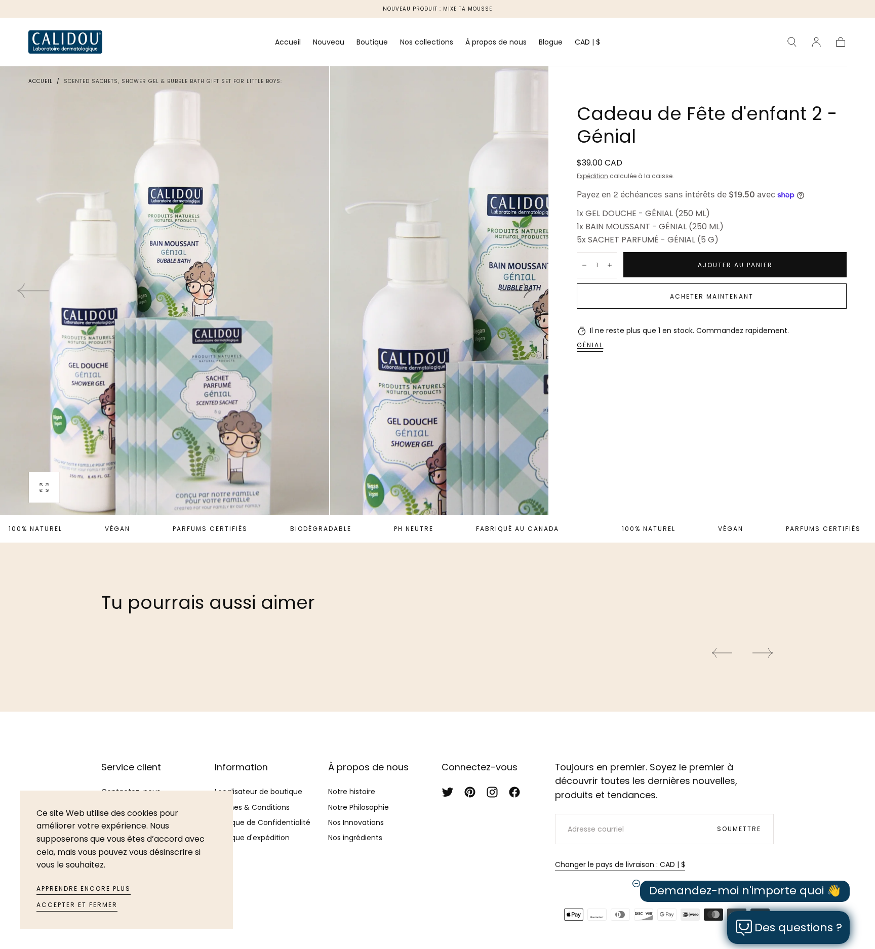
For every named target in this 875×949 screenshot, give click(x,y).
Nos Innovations (356, 822)
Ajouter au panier (735, 265)
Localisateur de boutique (258, 792)
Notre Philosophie (358, 807)
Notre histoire (351, 792)
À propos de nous (496, 42)
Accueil (288, 42)
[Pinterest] (470, 792)
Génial (590, 345)
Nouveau (328, 42)
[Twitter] (447, 792)
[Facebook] (514, 792)
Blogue (551, 42)
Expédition (592, 176)
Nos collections (426, 42)
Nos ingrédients (355, 838)
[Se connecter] (816, 42)
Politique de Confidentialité (262, 822)
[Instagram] (492, 792)
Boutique (372, 42)
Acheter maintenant (711, 296)
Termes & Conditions (252, 807)
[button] (587, 44)
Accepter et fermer (76, 904)
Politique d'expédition (252, 838)
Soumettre (739, 828)
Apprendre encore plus (83, 888)
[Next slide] (516, 291)
